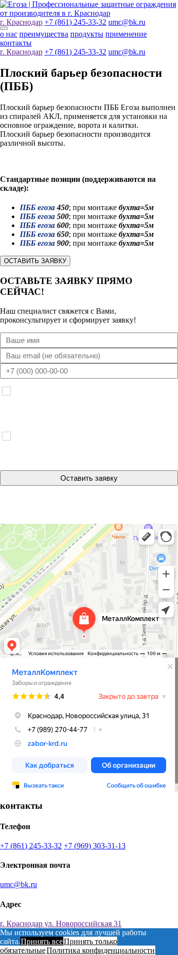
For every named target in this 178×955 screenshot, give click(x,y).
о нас (8, 34)
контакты (16, 43)
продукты (86, 34)
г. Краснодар (21, 22)
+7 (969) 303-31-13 (95, 846)
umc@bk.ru (126, 22)
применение (126, 34)
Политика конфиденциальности (100, 950)
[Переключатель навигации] (4, 28)
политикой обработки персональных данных (111, 511)
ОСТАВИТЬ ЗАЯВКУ (35, 261)
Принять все (42, 941)
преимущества (43, 34)
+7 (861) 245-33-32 (75, 22)
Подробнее (164, 404)
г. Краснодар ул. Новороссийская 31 (61, 923)
